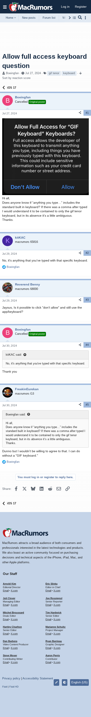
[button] (5, 7)
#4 (87, 344)
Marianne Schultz (56, 627)
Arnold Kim (9, 583)
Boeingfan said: (16, 414)
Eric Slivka (51, 583)
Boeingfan (12, 73)
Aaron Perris (53, 655)
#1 (87, 112)
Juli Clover (9, 598)
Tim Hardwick (53, 612)
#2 (87, 252)
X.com (14, 590)
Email (6, 590)
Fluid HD (14, 686)
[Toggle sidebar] (86, 17)
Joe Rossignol (54, 598)
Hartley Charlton (12, 627)
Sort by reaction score (16, 78)
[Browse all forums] (74, 18)
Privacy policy (11, 678)
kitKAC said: (14, 354)
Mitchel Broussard (13, 612)
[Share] (79, 112)
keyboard (69, 73)
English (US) (79, 682)
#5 (87, 404)
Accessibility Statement (38, 678)
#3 (87, 299)
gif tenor (54, 73)
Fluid (4, 686)
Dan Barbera (10, 641)
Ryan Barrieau (54, 641)
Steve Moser (10, 655)
